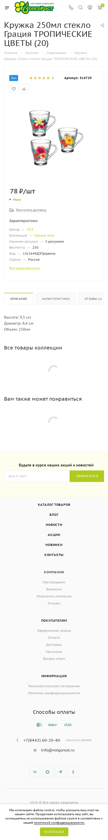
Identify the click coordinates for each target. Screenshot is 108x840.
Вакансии (54, 589)
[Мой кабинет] (90, 8)
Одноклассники (73, 771)
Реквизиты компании (54, 596)
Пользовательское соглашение (54, 686)
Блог (53, 515)
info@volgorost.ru (58, 750)
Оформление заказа (54, 630)
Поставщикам (54, 582)
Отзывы (54, 603)
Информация (54, 676)
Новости (54, 525)
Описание (18, 299)
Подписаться (87, 476)
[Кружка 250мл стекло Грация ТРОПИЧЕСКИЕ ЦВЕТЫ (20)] (54, 136)
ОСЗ (30, 229)
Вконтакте (34, 771)
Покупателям (54, 620)
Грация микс (45, 235)
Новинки (54, 545)
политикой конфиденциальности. (59, 822)
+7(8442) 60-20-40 (41, 740)
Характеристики (56, 299)
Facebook (47, 771)
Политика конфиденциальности (54, 693)
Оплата (54, 638)
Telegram (60, 771)
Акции (54, 535)
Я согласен (54, 832)
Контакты (54, 555)
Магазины (54, 652)
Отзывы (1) (93, 299)
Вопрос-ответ (54, 659)
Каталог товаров (54, 505)
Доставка (54, 645)
